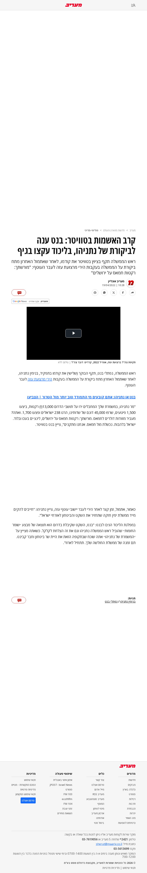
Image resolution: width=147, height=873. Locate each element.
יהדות (133, 813)
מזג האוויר (130, 818)
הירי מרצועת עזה (40, 379)
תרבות (132, 803)
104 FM (67, 803)
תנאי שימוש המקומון (26, 794)
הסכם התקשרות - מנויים (23, 784)
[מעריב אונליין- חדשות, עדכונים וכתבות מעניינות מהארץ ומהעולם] (73, 5)
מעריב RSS (98, 794)
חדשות (132, 780)
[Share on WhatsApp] (104, 292)
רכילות (132, 799)
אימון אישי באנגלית (62, 780)
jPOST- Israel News (61, 784)
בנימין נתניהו (128, 601)
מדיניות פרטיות (28, 789)
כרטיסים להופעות (127, 823)
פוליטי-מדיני (91, 230)
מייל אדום (99, 789)
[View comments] (18, 292)
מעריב (133, 230)
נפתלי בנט (111, 601)
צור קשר (100, 780)
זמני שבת (67, 808)
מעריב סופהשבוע (95, 799)
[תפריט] (139, 5)
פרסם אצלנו (98, 784)
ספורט (132, 794)
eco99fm (67, 799)
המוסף (100, 803)
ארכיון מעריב (97, 813)
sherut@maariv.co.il (109, 844)
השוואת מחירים (64, 813)
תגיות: (132, 598)
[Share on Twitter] (113, 292)
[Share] (132, 292)
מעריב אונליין (116, 281)
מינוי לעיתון (98, 808)
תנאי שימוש (30, 780)
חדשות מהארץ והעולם (114, 230)
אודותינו (100, 818)
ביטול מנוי (99, 823)
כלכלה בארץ (129, 789)
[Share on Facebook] (123, 292)
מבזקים (132, 784)
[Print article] (95, 292)
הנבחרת (131, 808)
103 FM (67, 794)
